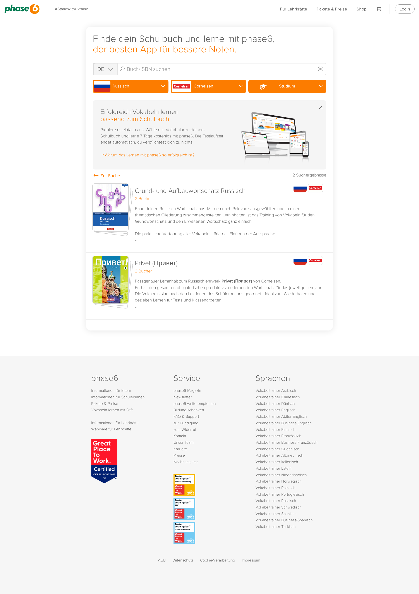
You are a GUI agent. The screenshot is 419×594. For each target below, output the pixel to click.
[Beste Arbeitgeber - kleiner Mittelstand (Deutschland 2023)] (210, 533)
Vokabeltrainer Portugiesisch (280, 494)
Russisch (120, 86)
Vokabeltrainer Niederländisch (281, 475)
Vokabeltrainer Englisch (275, 410)
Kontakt (179, 435)
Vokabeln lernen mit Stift (112, 410)
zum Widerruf (184, 429)
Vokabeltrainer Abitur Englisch (281, 416)
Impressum (251, 560)
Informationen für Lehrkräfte (115, 422)
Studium (286, 86)
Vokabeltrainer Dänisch (275, 403)
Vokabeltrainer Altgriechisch (279, 455)
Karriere (180, 449)
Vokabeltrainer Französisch (278, 435)
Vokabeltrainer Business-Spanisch (284, 520)
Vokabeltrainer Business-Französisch (287, 442)
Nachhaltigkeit (185, 461)
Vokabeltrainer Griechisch (277, 449)
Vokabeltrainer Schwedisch (279, 507)
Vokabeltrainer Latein (274, 468)
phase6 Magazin (187, 390)
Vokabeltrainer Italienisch (277, 461)
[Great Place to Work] (104, 460)
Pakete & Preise (332, 9)
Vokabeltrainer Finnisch (275, 429)
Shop (361, 9)
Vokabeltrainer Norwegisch (279, 481)
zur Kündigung (185, 423)
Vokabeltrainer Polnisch (275, 487)
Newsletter (182, 397)
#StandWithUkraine (71, 9)
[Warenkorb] (379, 9)
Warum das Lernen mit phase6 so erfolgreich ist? (149, 155)
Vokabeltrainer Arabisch (276, 390)
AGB (162, 560)
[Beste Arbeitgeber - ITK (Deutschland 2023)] (210, 509)
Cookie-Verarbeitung (217, 560)
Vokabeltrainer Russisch (276, 500)
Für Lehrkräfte (293, 9)
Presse (179, 455)
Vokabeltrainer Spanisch (276, 513)
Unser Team (183, 442)
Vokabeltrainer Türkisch (276, 526)
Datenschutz (182, 560)
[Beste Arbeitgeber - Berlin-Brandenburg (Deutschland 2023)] (210, 485)
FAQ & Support (186, 416)
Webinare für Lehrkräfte (111, 429)
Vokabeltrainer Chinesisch (278, 397)
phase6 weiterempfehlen (194, 403)
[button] (209, 216)
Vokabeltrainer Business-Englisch (284, 423)
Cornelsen (202, 86)
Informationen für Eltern (111, 390)
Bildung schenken (188, 410)
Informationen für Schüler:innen (118, 397)
